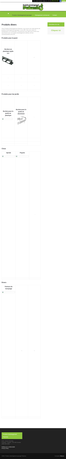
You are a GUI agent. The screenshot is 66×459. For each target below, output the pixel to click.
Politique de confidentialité (8, 447)
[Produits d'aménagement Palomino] (33, 9)
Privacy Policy (5, 448)
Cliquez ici (56, 30)
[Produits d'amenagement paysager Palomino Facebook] (60, 1)
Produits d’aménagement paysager (22, 15)
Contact (55, 15)
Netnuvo (62, 456)
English (63, 0)
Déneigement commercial (42, 15)
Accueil (8, 13)
